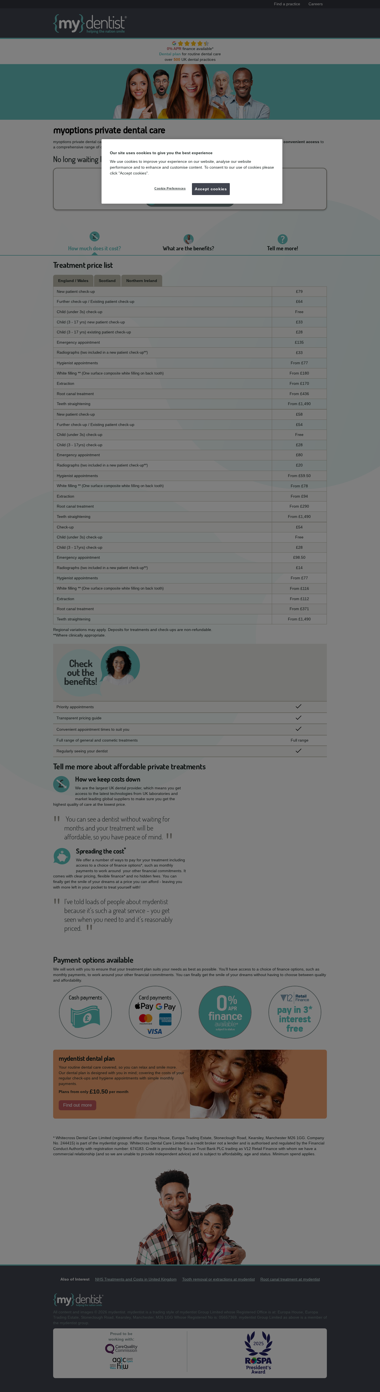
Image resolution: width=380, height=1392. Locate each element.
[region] (192, 171)
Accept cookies (211, 189)
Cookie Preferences (170, 188)
